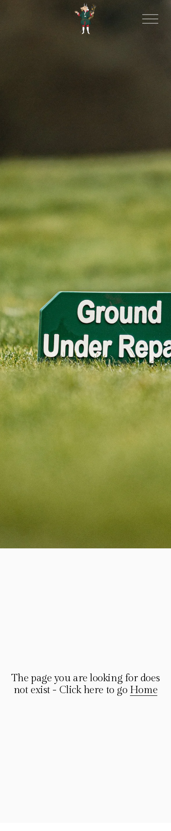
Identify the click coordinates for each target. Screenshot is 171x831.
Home (143, 690)
